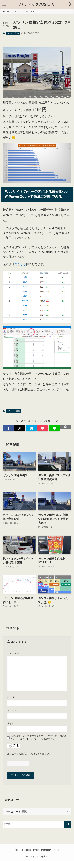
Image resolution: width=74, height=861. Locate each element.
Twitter (36, 850)
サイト (10, 723)
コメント (13, 653)
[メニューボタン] (4, 4)
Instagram (46, 850)
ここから (20, 264)
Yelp (16, 850)
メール (12, 710)
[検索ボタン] (69, 4)
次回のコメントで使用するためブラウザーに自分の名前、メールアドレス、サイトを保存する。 (39, 737)
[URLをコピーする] (65, 427)
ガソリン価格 (13, 33)
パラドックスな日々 (37, 4)
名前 (11, 697)
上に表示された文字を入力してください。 (29, 753)
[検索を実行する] (67, 824)
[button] (8, 428)
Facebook (26, 850)
